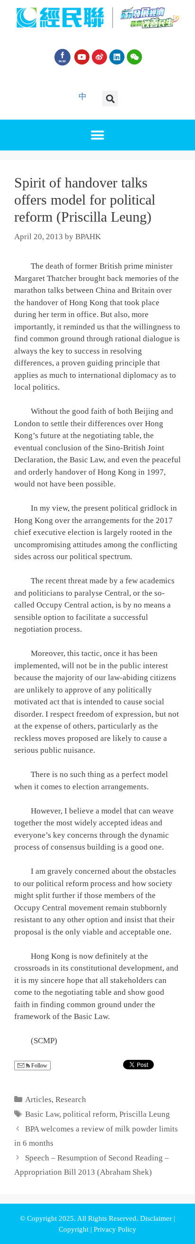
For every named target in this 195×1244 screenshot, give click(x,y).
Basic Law (42, 1114)
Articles (38, 1099)
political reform (89, 1114)
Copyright (74, 1229)
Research (70, 1099)
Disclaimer (157, 1218)
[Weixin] (134, 57)
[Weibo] (99, 57)
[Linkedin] (116, 57)
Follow (38, 1065)
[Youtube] (81, 57)
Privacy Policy (115, 1229)
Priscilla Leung (144, 1114)
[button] (110, 98)
